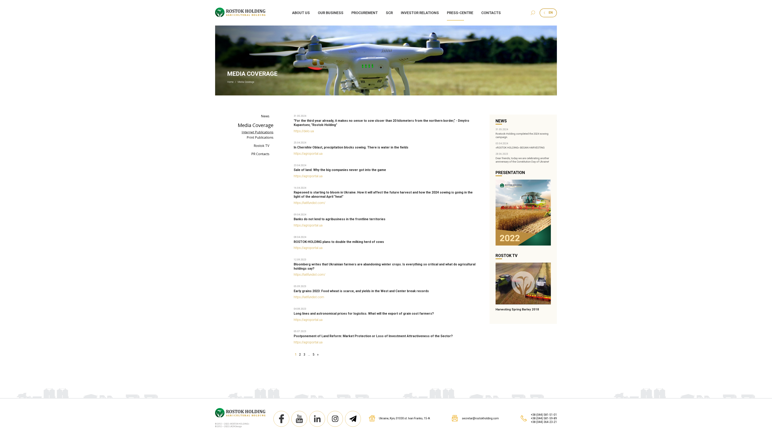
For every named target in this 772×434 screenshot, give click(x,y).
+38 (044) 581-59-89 (544, 418)
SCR (389, 13)
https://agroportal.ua (308, 154)
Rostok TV (261, 145)
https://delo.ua (304, 131)
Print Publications (260, 137)
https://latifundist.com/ (309, 203)
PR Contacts (260, 154)
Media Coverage (255, 125)
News (265, 116)
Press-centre (460, 13)
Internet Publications (257, 132)
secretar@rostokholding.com (480, 418)
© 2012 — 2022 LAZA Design (228, 426)
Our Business (330, 13)
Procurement (364, 13)
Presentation (510, 172)
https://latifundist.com (309, 297)
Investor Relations (420, 13)
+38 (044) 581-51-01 (544, 414)
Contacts (491, 13)
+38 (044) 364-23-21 (544, 422)
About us (301, 13)
